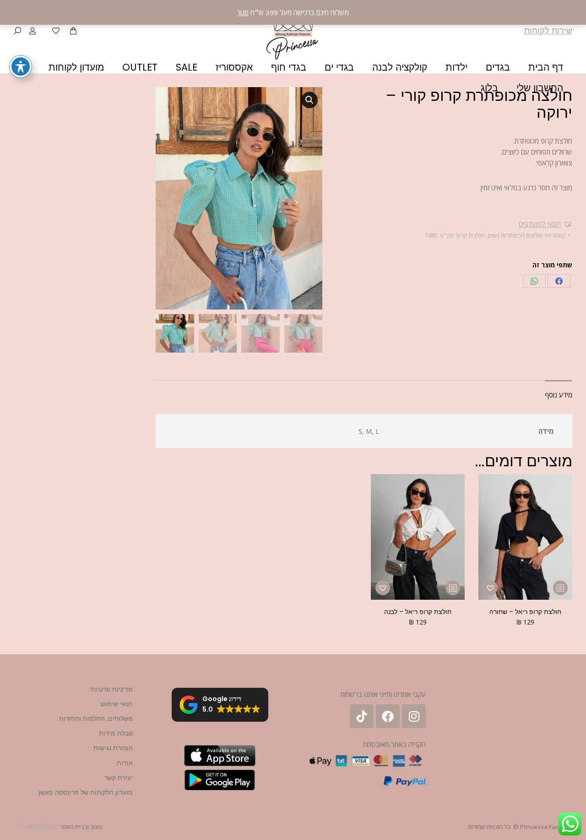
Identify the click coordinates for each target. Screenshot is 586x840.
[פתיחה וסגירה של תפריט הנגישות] (21, 66)
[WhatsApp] (534, 281)
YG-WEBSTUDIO (36, 827)
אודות (125, 763)
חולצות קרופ (470, 235)
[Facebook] (559, 281)
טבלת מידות (116, 733)
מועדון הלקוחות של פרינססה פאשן (85, 792)
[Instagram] (414, 716)
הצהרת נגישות (113, 747)
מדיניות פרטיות (112, 689)
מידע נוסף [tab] (558, 394)
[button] (545, 223)
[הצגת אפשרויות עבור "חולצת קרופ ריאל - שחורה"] (560, 587)
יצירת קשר (118, 777)
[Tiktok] (362, 716)
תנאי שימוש (117, 703)
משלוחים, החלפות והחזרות (96, 718)
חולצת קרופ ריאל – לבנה (417, 611)
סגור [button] (243, 12)
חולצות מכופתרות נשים (515, 235)
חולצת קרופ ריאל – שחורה (525, 611)
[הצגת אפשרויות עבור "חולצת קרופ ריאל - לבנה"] (452, 587)
